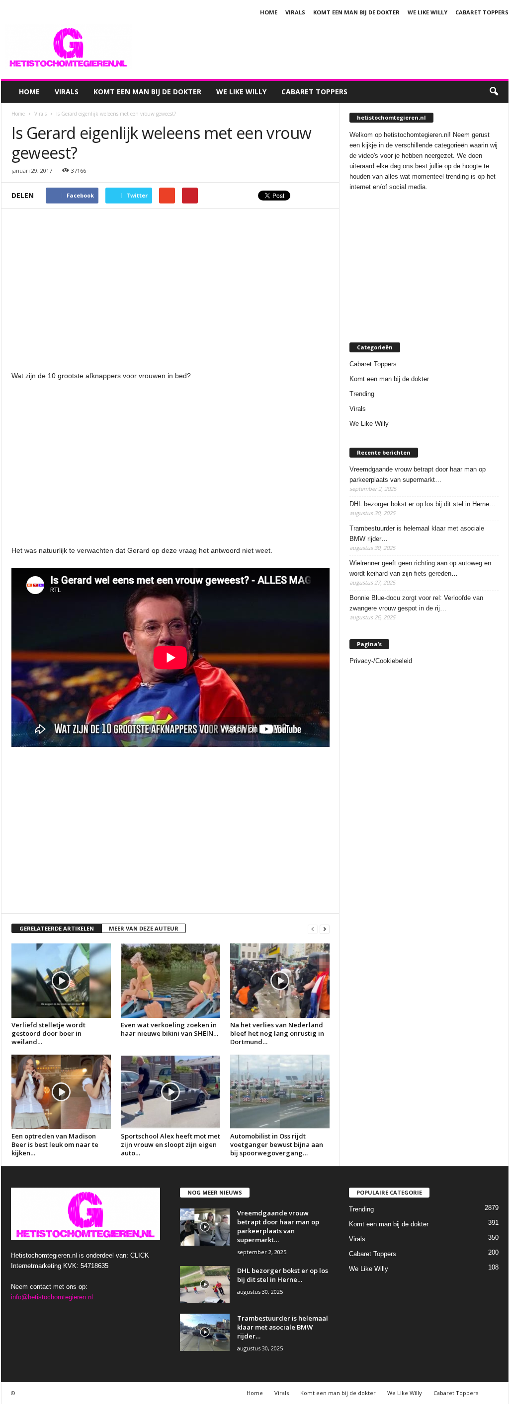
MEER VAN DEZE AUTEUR (143, 928)
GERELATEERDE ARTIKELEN (56, 928)
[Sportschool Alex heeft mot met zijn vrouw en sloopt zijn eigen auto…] (170, 1092)
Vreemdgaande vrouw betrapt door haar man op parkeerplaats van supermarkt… (417, 474)
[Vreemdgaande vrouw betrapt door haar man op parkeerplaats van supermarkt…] (205, 1227)
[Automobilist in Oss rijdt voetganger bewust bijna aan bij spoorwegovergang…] (280, 1092)
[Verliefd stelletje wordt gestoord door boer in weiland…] (61, 980)
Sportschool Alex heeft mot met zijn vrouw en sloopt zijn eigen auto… (170, 1144)
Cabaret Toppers (482, 12)
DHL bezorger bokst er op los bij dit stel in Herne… (422, 504)
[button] (494, 92)
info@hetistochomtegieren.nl (52, 1297)
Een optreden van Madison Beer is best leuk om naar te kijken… (54, 1144)
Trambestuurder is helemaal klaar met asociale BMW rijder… (416, 533)
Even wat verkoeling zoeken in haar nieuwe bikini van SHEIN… (169, 1029)
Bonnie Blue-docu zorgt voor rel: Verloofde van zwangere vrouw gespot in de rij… (416, 603)
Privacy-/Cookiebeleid (380, 661)
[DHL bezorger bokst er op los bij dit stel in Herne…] (205, 1284)
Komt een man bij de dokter (356, 12)
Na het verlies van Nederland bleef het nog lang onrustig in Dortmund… (277, 1033)
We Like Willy (427, 12)
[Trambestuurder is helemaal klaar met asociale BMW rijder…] (205, 1332)
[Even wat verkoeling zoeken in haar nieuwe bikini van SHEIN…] (170, 980)
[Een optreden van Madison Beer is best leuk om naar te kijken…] (61, 1092)
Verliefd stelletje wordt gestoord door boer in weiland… (48, 1033)
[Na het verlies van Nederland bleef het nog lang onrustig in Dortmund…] (280, 980)
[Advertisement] (328, 46)
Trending (361, 394)
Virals (295, 12)
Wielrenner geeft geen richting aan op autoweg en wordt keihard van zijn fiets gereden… (420, 568)
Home (268, 12)
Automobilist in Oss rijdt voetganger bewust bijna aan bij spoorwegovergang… (276, 1144)
